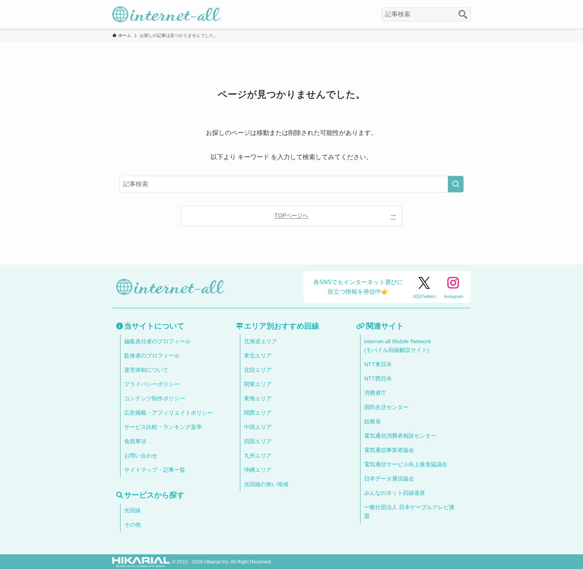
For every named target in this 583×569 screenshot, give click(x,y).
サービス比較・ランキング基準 (163, 427)
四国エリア (258, 441)
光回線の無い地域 (266, 484)
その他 (132, 525)
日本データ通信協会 (389, 479)
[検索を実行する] (456, 184)
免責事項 (135, 441)
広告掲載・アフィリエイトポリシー (168, 413)
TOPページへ (291, 215)
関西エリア (258, 413)
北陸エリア (258, 370)
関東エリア (258, 384)
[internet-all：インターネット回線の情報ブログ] (166, 14)
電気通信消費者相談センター (400, 436)
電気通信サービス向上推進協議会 (405, 464)
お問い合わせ (140, 456)
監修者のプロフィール (152, 356)
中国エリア (258, 427)
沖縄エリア (258, 470)
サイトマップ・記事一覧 (154, 470)
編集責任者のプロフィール (157, 341)
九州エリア (258, 456)
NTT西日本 (378, 379)
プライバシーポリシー (152, 384)
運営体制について (146, 370)
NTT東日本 (378, 364)
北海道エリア (260, 341)
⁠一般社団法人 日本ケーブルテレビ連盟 (409, 511)
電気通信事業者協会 (389, 450)
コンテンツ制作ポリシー (154, 399)
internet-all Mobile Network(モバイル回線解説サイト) (397, 345)
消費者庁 (375, 393)
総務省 (372, 422)
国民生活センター (386, 407)
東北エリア (258, 356)
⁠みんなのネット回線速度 (394, 493)
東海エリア (258, 399)
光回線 (132, 510)
